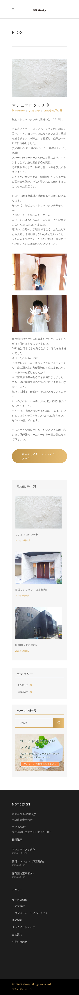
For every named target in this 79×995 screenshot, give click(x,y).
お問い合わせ (19, 941)
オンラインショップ (23, 927)
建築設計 (23, 691)
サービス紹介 (19, 899)
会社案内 (17, 934)
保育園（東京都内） (26, 645)
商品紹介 (17, 920)
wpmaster (20, 110)
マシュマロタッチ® (26, 534)
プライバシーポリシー (23, 989)
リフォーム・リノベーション (31, 913)
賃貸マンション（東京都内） (32, 589)
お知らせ (34, 110)
